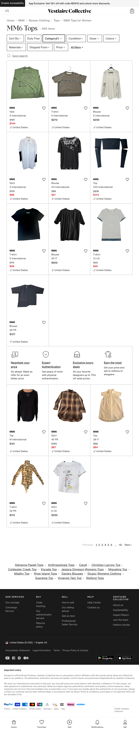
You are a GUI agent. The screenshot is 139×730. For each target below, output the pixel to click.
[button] (132, 11)
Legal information (42, 650)
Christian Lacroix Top (106, 565)
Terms (56, 650)
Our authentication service (44, 614)
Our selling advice (68, 609)
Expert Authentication (51, 365)
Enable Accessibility (12, 3)
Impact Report (121, 615)
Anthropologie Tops (61, 565)
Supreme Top (44, 578)
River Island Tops (45, 574)
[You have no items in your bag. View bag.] (132, 11)
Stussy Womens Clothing (104, 574)
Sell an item (68, 616)
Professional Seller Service (69, 622)
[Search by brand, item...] (7, 11)
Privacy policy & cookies (75, 650)
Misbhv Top (21, 574)
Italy (63, 709)
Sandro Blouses (72, 574)
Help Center (94, 602)
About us (118, 605)
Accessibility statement (17, 650)
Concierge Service (11, 609)
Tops (57, 20)
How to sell (68, 602)
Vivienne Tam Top (69, 578)
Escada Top (49, 569)
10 (120, 545)
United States (35, 709)
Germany (47, 709)
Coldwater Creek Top (22, 569)
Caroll (83, 565)
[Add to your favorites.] (44, 108)
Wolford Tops (95, 578)
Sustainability (120, 610)
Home (10, 20)
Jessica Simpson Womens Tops (82, 569)
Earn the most (113, 363)
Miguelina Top (117, 569)
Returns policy (40, 625)
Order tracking (40, 604)
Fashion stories (121, 625)
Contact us (93, 607)
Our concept (12, 602)
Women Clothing (39, 20)
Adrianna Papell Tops (29, 565)
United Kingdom (20, 709)
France (7, 709)
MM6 (21, 20)
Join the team (120, 620)
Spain (56, 709)
